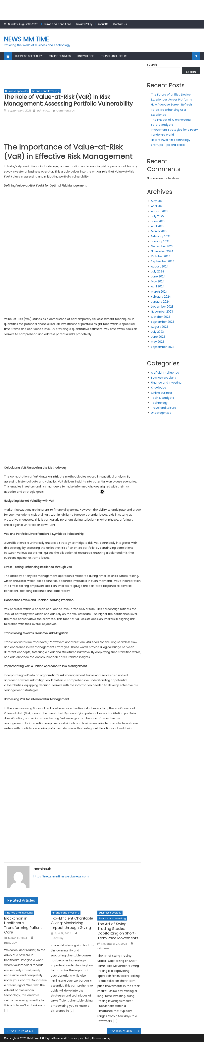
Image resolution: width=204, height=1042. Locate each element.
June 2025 (158, 221)
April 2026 (157, 206)
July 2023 (157, 332)
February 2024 (161, 297)
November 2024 (162, 251)
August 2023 (159, 327)
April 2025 (157, 226)
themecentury (101, 1038)
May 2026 (157, 201)
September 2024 (163, 261)
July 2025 (157, 216)
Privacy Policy (84, 24)
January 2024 (160, 302)
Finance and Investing (45, 91)
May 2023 (157, 342)
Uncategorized (161, 413)
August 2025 (159, 211)
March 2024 (159, 292)
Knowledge (85, 56)
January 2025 (160, 241)
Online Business (60, 56)
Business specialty (28, 56)
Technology (159, 403)
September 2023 (162, 322)
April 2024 (158, 286)
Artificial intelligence (165, 373)
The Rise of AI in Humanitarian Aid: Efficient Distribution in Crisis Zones (125, 1031)
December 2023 (162, 307)
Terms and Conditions (57, 24)
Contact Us (120, 24)
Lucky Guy (10, 943)
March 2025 (159, 231)
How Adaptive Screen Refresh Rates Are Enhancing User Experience (171, 109)
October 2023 (160, 317)
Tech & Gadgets (162, 398)
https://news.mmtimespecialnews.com (61, 876)
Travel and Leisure (114, 56)
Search (152, 65)
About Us (102, 24)
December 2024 (162, 246)
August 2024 (160, 266)
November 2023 (162, 312)
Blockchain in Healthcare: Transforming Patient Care (23, 925)
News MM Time (26, 39)
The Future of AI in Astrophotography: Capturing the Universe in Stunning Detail (23, 1031)
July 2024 (157, 271)
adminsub (43, 110)
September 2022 (162, 347)
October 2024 (161, 256)
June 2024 (158, 276)
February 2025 (161, 236)
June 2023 (158, 337)
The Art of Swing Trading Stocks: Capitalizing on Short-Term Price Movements (117, 931)
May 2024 (158, 281)
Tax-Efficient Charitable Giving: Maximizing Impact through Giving (72, 923)
